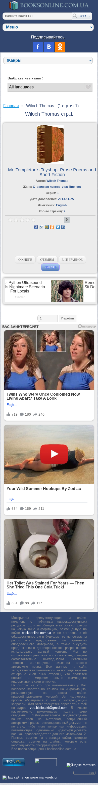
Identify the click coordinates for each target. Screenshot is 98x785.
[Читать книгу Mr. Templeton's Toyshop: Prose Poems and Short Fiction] (50, 162)
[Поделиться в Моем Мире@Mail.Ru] (47, 227)
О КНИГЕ (25, 260)
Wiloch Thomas (57, 181)
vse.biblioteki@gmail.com (48, 708)
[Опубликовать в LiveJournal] (41, 227)
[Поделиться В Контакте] (63, 227)
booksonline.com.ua (36, 633)
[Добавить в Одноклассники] (52, 227)
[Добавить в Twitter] (58, 227)
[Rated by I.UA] (46, 765)
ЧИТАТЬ (50, 267)
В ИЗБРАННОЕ (72, 260)
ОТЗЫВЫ (47, 260)
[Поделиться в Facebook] (36, 227)
